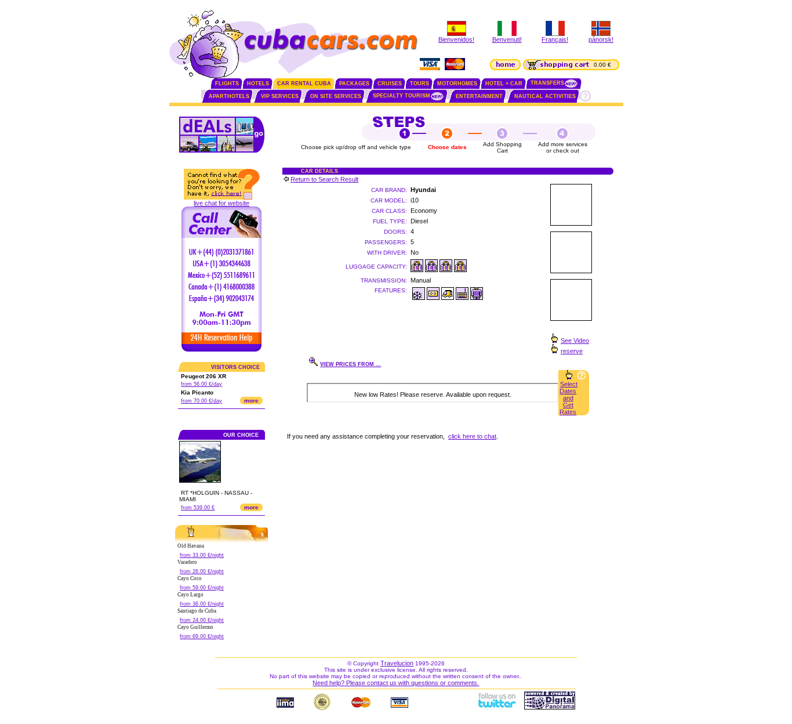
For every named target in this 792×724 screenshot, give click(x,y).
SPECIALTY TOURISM (401, 96)
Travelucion (396, 663)
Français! (555, 39)
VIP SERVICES (280, 96)
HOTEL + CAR (503, 83)
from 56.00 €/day (201, 384)
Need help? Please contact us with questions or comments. (396, 682)
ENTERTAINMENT (479, 96)
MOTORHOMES (457, 83)
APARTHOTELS (229, 96)
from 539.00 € (198, 508)
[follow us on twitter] (496, 707)
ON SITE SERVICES (335, 96)
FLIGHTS (227, 83)
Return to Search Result (324, 179)
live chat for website (221, 203)
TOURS (419, 83)
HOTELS (258, 83)
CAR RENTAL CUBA (304, 83)
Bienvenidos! (456, 39)
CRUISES (389, 83)
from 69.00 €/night (202, 636)
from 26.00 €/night (202, 571)
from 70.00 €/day (201, 401)
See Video (575, 340)
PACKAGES (354, 83)
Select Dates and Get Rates (568, 398)
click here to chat (472, 436)
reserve (572, 350)
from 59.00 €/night (202, 588)
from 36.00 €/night (202, 604)
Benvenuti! (507, 39)
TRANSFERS (547, 83)
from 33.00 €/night (202, 555)
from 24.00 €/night (202, 620)
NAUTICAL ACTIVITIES (545, 96)
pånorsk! (600, 39)
